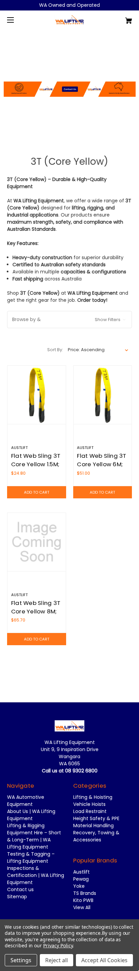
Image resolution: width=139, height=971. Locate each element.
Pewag (81, 879)
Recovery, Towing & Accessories (96, 836)
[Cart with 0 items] (119, 18)
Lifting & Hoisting (92, 797)
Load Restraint (90, 811)
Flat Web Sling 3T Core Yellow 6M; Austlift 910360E (101, 464)
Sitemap (17, 896)
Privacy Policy (58, 945)
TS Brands (84, 893)
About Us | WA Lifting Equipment (31, 815)
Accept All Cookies (104, 960)
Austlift (81, 871)
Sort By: (55, 349)
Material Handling (93, 825)
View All (81, 907)
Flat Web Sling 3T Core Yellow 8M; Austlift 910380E (35, 611)
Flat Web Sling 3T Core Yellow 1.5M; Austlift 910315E (35, 464)
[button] (70, 71)
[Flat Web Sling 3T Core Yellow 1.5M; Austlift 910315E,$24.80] (36, 395)
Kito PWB (83, 900)
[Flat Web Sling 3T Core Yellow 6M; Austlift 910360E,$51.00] (103, 395)
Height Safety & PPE (96, 818)
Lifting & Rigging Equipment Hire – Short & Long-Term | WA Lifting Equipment (34, 836)
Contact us (20, 889)
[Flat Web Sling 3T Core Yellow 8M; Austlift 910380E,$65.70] (36, 542)
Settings (20, 960)
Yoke (79, 886)
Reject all (56, 960)
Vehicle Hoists (89, 804)
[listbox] (98, 350)
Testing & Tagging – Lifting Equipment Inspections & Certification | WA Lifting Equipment (35, 868)
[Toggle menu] (16, 19)
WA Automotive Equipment (25, 801)
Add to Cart (36, 492)
